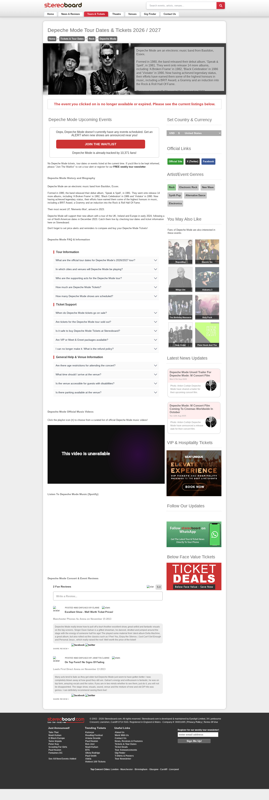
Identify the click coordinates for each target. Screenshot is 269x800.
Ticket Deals (121, 747)
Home (50, 14)
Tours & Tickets (96, 14)
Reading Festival (94, 735)
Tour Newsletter (123, 759)
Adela (88, 759)
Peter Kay (53, 744)
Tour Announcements (126, 750)
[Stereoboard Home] (63, 7)
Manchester (126, 769)
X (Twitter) (192, 161)
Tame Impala (55, 741)
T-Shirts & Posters (124, 756)
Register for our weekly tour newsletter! (198, 730)
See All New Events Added (62, 759)
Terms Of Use (211, 722)
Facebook (208, 161)
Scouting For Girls (57, 747)
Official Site (175, 161)
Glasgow (153, 769)
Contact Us (170, 14)
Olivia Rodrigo (92, 753)
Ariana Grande (92, 738)
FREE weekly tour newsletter (129, 166)
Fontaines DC (55, 753)
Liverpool (174, 769)
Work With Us (122, 735)
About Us (119, 732)
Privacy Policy (194, 722)
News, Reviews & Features (129, 741)
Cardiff (163, 769)
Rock (91, 38)
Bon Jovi (89, 744)
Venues (132, 14)
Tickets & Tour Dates (72, 38)
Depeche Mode (108, 38)
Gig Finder (150, 14)
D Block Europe (56, 738)
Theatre (116, 14)
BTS (87, 750)
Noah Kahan (54, 735)
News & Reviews (70, 14)
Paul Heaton (54, 750)
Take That (53, 732)
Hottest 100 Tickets (95, 762)
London (115, 769)
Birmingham (141, 769)
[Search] (220, 5)
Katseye (89, 732)
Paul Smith (90, 756)
